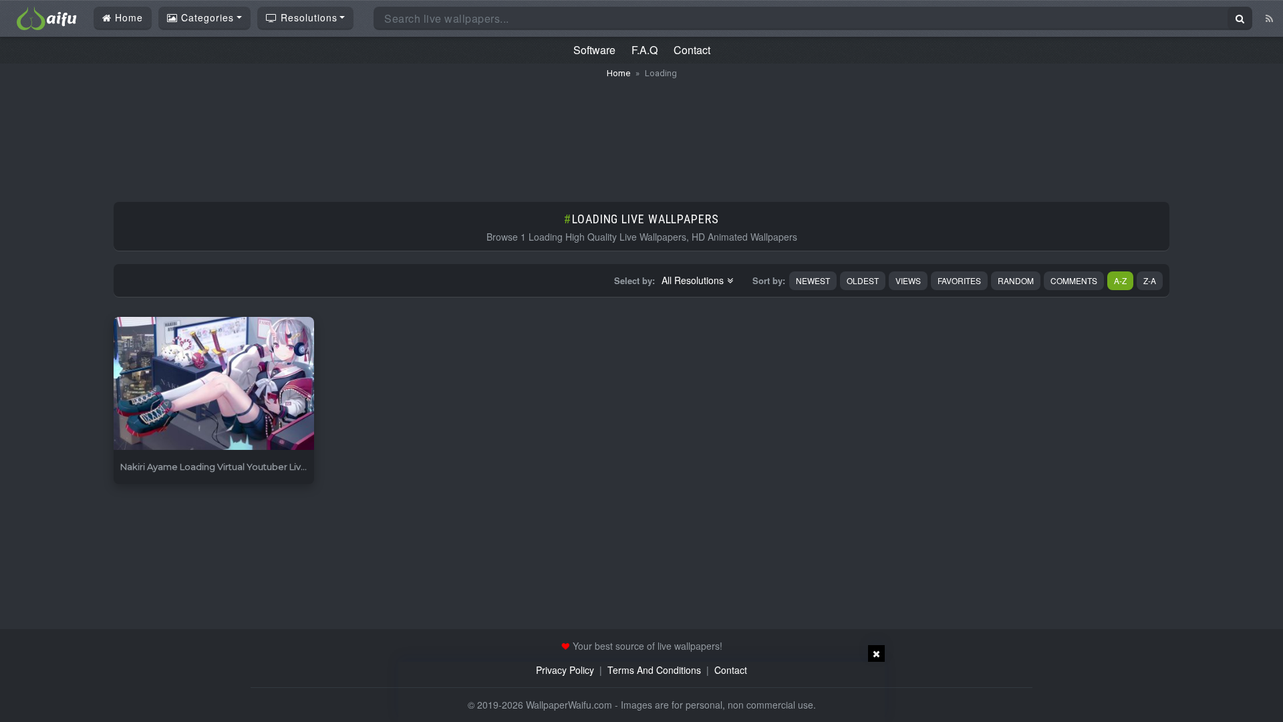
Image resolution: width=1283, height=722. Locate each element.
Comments (1073, 280)
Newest (813, 280)
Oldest (863, 280)
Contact (692, 49)
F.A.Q (644, 49)
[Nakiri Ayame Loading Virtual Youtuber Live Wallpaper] (214, 384)
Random (1016, 280)
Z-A (1149, 280)
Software (594, 49)
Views (908, 280)
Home (127, 17)
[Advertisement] (641, 134)
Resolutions (307, 17)
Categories (206, 17)
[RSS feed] (1269, 18)
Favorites (959, 280)
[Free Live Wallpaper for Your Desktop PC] (47, 16)
